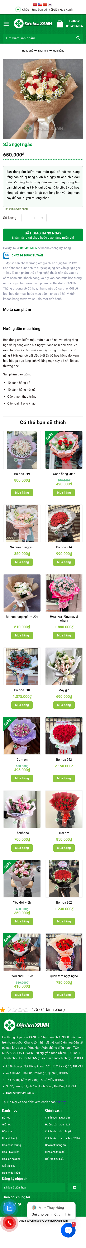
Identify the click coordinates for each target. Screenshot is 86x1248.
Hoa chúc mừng (11, 1145)
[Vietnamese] (35, 5)
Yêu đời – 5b (22, 902)
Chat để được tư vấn (27, 255)
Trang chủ (27, 50)
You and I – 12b (22, 976)
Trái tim (64, 833)
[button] (6, 24)
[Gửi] (78, 38)
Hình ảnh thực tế (54, 1152)
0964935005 (28, 248)
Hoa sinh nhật (10, 1138)
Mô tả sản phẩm (17, 309)
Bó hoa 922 (64, 760)
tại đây (61, 1102)
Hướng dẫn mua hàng (21, 328)
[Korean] (50, 5)
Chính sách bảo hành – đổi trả (62, 1138)
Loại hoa (43, 50)
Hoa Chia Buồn (10, 1152)
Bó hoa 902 (64, 902)
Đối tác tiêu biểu (54, 1158)
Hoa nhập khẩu (11, 1172)
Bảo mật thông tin (55, 1145)
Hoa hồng (58, 50)
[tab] (43, 310)
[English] (40, 5)
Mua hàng (22, 492)
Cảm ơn (22, 760)
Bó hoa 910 (22, 690)
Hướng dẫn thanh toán (58, 1124)
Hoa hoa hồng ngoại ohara (64, 619)
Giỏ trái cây (8, 1165)
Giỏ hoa (6, 1124)
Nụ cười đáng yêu (22, 547)
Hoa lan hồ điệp (11, 1158)
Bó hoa (6, 1117)
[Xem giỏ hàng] (60, 24)
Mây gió (64, 690)
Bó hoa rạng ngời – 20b (22, 617)
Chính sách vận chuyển (58, 1131)
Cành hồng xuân (64, 474)
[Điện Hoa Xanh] (33, 23)
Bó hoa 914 (64, 547)
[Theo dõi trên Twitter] (20, 1204)
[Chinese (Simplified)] (45, 5)
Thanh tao (22, 833)
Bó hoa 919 (22, 474)
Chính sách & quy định (58, 1117)
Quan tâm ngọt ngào (64, 976)
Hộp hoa (7, 1131)
